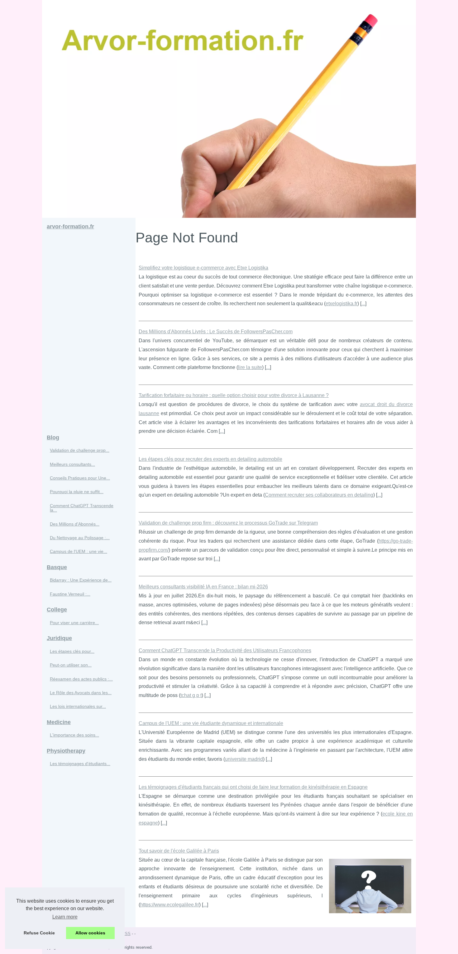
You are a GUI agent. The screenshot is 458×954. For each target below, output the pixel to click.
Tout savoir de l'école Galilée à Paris (179, 850)
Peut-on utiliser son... (71, 664)
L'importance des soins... (74, 734)
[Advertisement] (89, 332)
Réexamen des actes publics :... (81, 678)
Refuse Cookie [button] (39, 932)
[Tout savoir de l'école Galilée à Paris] (370, 885)
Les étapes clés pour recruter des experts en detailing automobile (210, 459)
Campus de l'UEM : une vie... (78, 551)
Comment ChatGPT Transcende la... (81, 507)
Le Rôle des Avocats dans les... (81, 692)
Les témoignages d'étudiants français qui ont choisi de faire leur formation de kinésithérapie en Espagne (253, 787)
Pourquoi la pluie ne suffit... (76, 491)
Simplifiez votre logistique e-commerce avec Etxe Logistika (203, 267)
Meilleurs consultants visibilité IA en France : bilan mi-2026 (203, 586)
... (363, 303)
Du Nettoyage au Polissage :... (80, 537)
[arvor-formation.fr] (229, 109)
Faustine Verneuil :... (70, 594)
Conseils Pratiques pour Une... (80, 477)
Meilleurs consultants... (72, 464)
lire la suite (250, 367)
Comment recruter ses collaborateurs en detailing (319, 495)
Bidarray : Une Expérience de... (81, 580)
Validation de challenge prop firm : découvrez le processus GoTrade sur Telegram (228, 523)
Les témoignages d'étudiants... (80, 763)
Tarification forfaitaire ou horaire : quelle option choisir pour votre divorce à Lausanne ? (234, 395)
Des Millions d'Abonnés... (74, 523)
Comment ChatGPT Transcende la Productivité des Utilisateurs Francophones (225, 650)
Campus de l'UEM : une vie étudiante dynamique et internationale (211, 723)
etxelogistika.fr (341, 303)
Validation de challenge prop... (79, 450)
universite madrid (244, 759)
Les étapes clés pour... (72, 651)
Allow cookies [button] (90, 932)
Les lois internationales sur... (78, 706)
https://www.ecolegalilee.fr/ (169, 904)
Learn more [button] (65, 916)
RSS (126, 933)
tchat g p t (191, 695)
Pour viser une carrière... (74, 622)
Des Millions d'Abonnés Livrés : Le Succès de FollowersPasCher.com (216, 331)
